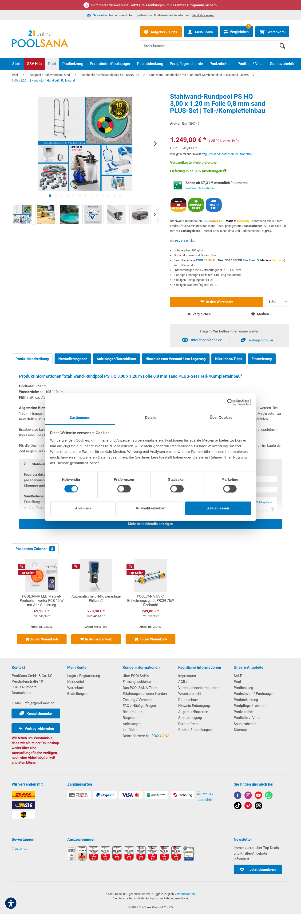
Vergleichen (201, 314)
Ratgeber (130, 718)
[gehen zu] (50, 195)
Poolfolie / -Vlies (247, 718)
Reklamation (133, 712)
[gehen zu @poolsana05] (238, 806)
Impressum (187, 676)
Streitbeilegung (190, 718)
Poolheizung (243, 688)
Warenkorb (75, 688)
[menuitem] (214, 42)
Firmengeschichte (137, 682)
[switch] (124, 488)
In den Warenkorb (219, 302)
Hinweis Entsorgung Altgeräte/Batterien (194, 709)
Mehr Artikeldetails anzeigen (150, 524)
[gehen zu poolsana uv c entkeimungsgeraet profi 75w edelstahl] (150, 604)
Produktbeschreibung (32, 359)
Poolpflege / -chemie (250, 706)
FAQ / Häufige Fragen (139, 706)
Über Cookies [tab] (221, 417)
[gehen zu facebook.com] (238, 796)
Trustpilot (19, 848)
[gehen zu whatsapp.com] (269, 796)
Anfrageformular (261, 340)
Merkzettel (75, 682)
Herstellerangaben (72, 359)
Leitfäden (130, 730)
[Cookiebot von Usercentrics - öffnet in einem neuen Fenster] (230, 402)
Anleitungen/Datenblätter (116, 359)
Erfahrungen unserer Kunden (145, 694)
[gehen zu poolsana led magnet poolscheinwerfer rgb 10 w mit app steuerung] (42, 604)
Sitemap (240, 730)
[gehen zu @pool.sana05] (258, 806)
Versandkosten (184, 894)
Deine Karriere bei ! (146, 736)
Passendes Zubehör (34, 549)
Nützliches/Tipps (228, 359)
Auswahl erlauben (150, 508)
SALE (238, 676)
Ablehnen (83, 508)
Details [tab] (150, 417)
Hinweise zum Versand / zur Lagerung (176, 359)
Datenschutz (188, 700)
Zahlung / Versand (137, 700)
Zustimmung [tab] (80, 417)
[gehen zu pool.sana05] (248, 796)
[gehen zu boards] (248, 806)
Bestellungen (77, 694)
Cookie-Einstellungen (195, 730)
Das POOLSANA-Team (140, 688)
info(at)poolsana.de (206, 340)
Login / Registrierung (83, 676)
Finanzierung (262, 359)
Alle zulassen (218, 508)
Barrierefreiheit (190, 724)
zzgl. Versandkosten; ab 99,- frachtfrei (227, 154)
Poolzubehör (243, 712)
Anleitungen (132, 724)
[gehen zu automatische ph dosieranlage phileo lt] (96, 604)
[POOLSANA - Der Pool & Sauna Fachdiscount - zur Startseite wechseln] (40, 39)
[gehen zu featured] (258, 796)
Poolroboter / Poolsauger (254, 694)
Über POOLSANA (136, 676)
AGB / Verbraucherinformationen (198, 685)
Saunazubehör (245, 724)
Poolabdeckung (246, 700)
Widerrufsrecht (189, 694)
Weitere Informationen (200, 188)
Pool (237, 682)
